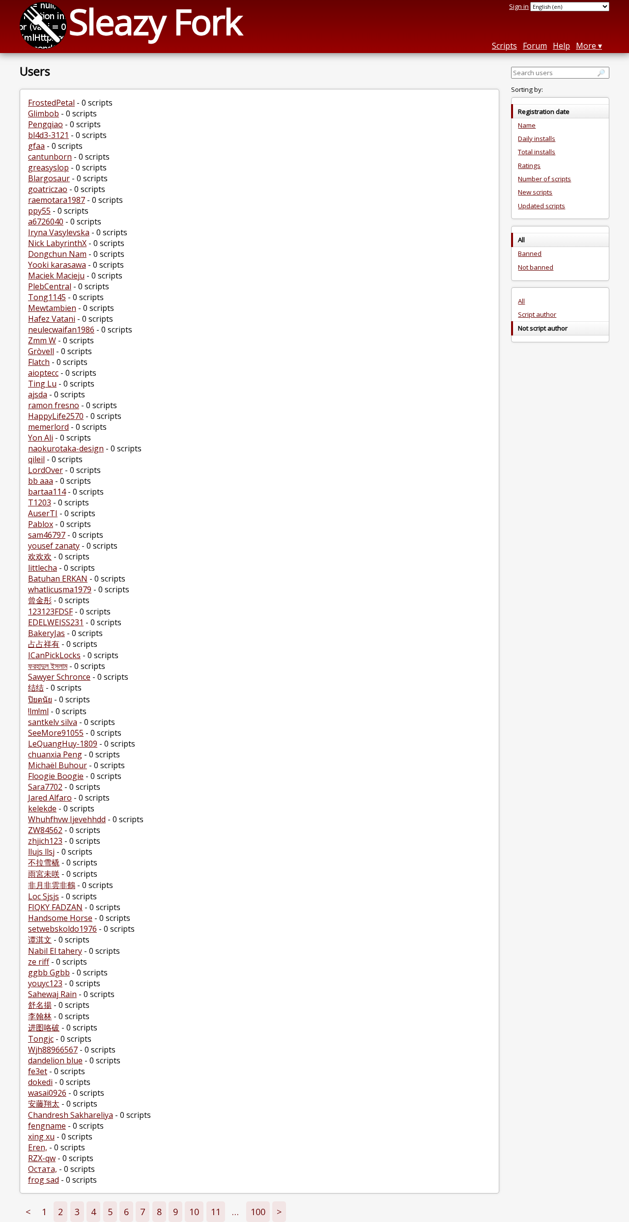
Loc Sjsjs (43, 896)
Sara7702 (45, 786)
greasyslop (48, 167)
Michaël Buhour (57, 765)
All (521, 301)
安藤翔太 (43, 1103)
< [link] (28, 1212)
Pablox (40, 524)
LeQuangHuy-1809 (62, 743)
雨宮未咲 (43, 873)
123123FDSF (50, 611)
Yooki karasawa (57, 264)
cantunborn (50, 156)
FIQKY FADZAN (55, 907)
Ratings (529, 165)
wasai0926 (47, 1092)
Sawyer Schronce (59, 676)
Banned (530, 253)
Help (561, 45)
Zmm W (42, 340)
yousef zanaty (54, 545)
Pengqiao (45, 124)
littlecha (42, 567)
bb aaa (40, 480)
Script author (537, 314)
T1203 (39, 502)
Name (527, 125)
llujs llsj (41, 851)
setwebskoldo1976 (62, 928)
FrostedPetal (51, 102)
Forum (535, 45)
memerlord (48, 426)
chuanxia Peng (55, 754)
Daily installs (536, 138)
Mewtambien (52, 308)
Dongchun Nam (57, 254)
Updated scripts (541, 205)
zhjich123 (45, 840)
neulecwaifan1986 (61, 329)
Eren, (37, 1147)
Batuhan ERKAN (57, 578)
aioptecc (43, 372)
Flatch (39, 362)
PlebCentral (49, 286)
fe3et (37, 1071)
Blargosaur (49, 178)
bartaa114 (47, 491)
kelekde (42, 808)
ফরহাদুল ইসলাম (47, 666)
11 (216, 1212)
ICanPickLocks (54, 655)
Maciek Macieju (56, 275)
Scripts (504, 45)
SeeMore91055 (56, 732)
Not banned (535, 267)
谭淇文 (40, 939)
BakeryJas (46, 633)
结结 (36, 687)
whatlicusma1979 (59, 589)
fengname (47, 1125)
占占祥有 (43, 644)
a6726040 (45, 221)
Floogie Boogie (56, 776)
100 (258, 1212)
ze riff (38, 961)
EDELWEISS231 (56, 622)
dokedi (40, 1082)
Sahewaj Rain (52, 994)
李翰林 (40, 1016)
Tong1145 (47, 297)
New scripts (535, 192)
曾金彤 (40, 600)
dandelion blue (55, 1060)
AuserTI (42, 513)
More (586, 45)
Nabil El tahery (55, 950)
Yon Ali (40, 437)
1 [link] (44, 1212)
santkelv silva (52, 722)
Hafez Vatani (51, 318)
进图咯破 (43, 1027)
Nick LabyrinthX (57, 243)
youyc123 (45, 983)
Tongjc (41, 1038)
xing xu (41, 1136)
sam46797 (46, 534)
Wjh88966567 (53, 1049)
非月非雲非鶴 (51, 885)
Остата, (42, 1169)
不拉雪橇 (43, 862)
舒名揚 (40, 1005)
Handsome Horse (60, 918)
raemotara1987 (56, 199)
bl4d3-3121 (48, 135)
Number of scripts (544, 178)
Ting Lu (42, 383)
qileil (36, 459)
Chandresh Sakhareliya (70, 1115)
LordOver (45, 470)
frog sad (43, 1179)
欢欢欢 (40, 556)
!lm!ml (38, 711)
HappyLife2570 (56, 416)
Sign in (519, 6)
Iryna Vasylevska (58, 232)
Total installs (536, 151)
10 (194, 1212)
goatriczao (47, 189)
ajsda (37, 394)
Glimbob (43, 113)
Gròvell (41, 351)
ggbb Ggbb (49, 972)
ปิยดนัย (40, 699)
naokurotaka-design (66, 448)
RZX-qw (42, 1158)
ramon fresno (53, 405)
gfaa (36, 145)
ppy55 (39, 210)
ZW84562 (45, 830)
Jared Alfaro (50, 797)
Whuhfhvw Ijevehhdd (67, 819)
